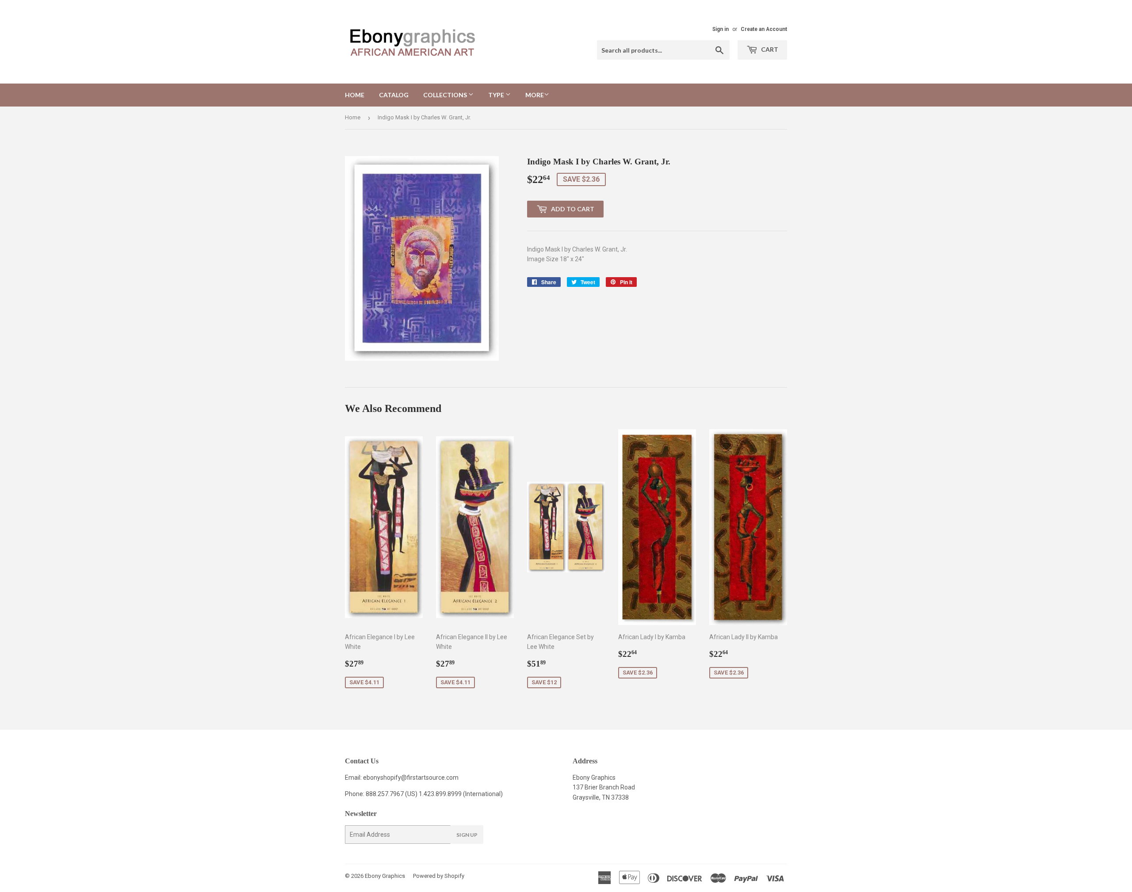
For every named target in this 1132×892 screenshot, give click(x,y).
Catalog (394, 95)
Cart (769, 49)
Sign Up (467, 834)
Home (354, 95)
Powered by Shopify (438, 876)
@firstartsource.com (430, 777)
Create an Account (764, 29)
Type (496, 95)
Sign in (720, 29)
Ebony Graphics (385, 876)
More (534, 95)
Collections (445, 95)
